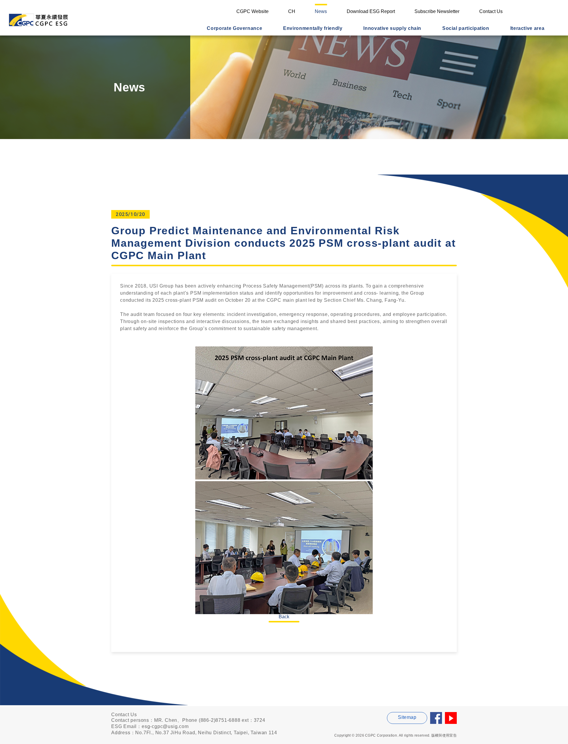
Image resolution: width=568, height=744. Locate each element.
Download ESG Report (371, 11)
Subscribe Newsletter (436, 11)
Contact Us (491, 11)
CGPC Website (252, 11)
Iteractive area (527, 28)
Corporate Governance (234, 28)
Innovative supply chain (392, 28)
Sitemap (407, 717)
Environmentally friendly (312, 28)
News (321, 11)
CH (291, 11)
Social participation (465, 28)
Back (284, 616)
